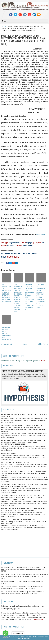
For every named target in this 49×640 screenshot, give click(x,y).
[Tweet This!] (10, 263)
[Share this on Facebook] (7, 263)
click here (40, 234)
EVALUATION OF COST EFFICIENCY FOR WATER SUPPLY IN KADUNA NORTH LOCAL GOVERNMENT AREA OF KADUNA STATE (23, 569)
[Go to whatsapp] (5, 633)
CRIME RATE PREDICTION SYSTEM (15, 462)
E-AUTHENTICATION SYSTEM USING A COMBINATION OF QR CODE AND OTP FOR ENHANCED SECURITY (23, 509)
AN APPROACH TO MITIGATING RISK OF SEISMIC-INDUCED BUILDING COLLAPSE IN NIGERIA (6, 293)
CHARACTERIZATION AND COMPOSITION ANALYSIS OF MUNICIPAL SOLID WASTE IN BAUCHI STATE (22, 587)
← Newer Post (6, 344)
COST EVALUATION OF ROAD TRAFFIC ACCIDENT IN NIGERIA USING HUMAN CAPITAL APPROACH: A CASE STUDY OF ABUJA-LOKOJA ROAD (18, 298)
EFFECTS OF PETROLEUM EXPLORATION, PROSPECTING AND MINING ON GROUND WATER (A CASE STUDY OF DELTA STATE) (24, 576)
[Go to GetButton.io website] (5, 637)
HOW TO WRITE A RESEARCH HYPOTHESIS (22, 371)
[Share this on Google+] (13, 263)
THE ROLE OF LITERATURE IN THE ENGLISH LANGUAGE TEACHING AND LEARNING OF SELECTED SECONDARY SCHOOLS (23, 473)
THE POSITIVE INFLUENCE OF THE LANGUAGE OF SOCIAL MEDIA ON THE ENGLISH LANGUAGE (24, 485)
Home (4, 26)
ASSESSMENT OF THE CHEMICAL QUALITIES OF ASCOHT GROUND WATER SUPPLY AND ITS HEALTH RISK (22, 593)
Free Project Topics (8, 453)
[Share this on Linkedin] (16, 263)
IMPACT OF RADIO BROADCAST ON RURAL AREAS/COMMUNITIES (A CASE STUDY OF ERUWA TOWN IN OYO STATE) (23, 521)
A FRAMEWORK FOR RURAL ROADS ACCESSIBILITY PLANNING (6, 332)
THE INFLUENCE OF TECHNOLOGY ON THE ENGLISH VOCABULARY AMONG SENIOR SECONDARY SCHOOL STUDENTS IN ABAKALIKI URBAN (22, 497)
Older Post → (43, 344)
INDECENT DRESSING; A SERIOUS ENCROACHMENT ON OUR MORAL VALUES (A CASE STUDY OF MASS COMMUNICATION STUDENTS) (23, 442)
